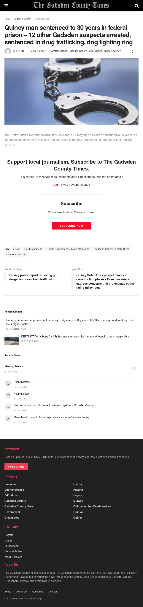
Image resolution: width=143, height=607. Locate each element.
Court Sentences (33, 248)
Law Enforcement (16, 254)
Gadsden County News (81, 50)
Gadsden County (22, 18)
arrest (16, 248)
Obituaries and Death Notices (92, 506)
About (7, 591)
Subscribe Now (71, 225)
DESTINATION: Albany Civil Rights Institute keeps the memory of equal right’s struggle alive (75, 336)
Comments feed (13, 551)
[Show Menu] (6, 5)
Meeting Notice (13, 366)
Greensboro (12, 517)
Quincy (117, 50)
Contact (53, 591)
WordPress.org (13, 557)
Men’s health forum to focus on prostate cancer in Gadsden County (52, 417)
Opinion (78, 512)
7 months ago (17, 328)
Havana (78, 489)
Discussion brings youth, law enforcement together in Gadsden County (53, 405)
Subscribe (37, 591)
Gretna (98, 50)
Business (10, 484)
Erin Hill (20, 50)
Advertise (21, 591)
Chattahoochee (41, 18)
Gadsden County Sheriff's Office (111, 248)
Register (9, 535)
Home (7, 18)
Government (12, 512)
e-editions (11, 495)
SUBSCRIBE (16, 466)
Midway (108, 50)
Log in (8, 540)
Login (56, 184)
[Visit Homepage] (71, 5)
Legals (77, 495)
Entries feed (11, 546)
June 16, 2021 (39, 50)
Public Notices (22, 382)
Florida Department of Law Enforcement (68, 248)
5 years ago (31, 341)
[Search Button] (137, 5)
